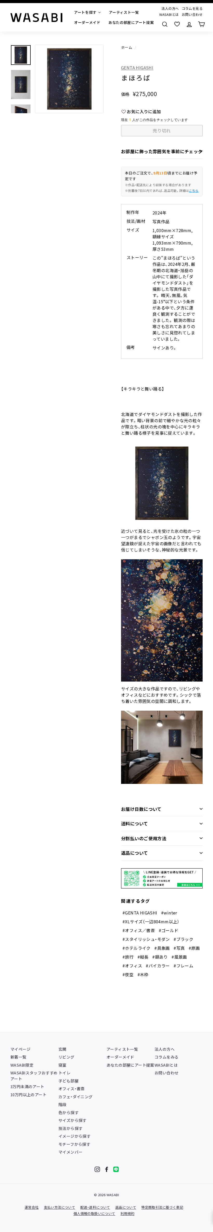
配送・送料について (95, 1207)
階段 (62, 1104)
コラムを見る (192, 8)
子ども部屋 (68, 1080)
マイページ (20, 1049)
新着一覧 (18, 1057)
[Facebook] (106, 1169)
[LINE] (116, 1169)
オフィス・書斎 (71, 1088)
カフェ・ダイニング (75, 1096)
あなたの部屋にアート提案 (130, 1065)
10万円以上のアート (28, 1094)
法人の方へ (170, 8)
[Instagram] (97, 1169)
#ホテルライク (136, 948)
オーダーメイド (120, 1057)
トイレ (64, 1072)
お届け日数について (141, 809)
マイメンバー (70, 1152)
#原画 (194, 948)
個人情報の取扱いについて (94, 1213)
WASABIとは (169, 14)
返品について (134, 853)
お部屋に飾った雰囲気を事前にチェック (162, 151)
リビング (66, 1057)
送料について (134, 823)
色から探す (68, 1112)
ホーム (126, 47)
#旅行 (128, 957)
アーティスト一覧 (122, 1049)
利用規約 (128, 1213)
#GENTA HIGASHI (139, 913)
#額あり (160, 957)
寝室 (62, 1065)
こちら (193, 190)
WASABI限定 (22, 1065)
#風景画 (179, 957)
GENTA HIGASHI (137, 67)
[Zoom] (69, 79)
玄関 (62, 1049)
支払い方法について (59, 1207)
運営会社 (32, 1207)
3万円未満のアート (27, 1086)
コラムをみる (166, 1057)
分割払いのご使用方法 (143, 838)
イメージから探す (74, 1136)
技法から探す (70, 1128)
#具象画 (162, 948)
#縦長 (143, 957)
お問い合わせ (192, 14)
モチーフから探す (74, 1144)
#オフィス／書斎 (138, 930)
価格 (125, 94)
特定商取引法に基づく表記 (162, 1207)
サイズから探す (72, 1120)
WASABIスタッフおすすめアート (34, 1075)
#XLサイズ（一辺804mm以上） (150, 921)
